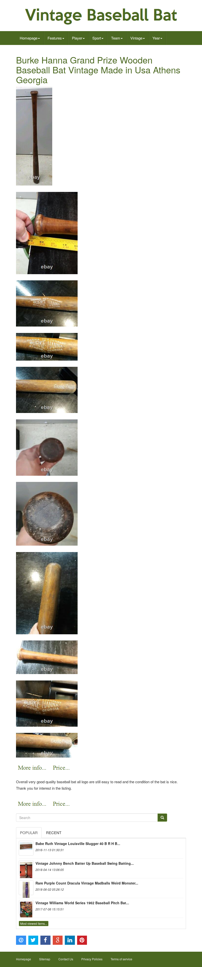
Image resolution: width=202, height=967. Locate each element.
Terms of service (121, 959)
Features (55, 38)
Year (156, 38)
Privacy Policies (91, 959)
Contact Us (65, 959)
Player (77, 38)
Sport (96, 38)
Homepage (28, 38)
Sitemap (44, 959)
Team (115, 38)
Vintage (136, 38)
